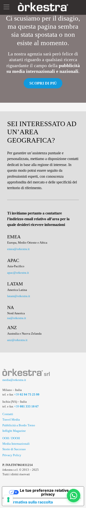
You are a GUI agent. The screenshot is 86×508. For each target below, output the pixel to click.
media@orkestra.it (14, 380)
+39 (26, 394)
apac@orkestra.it (18, 272)
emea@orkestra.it (18, 249)
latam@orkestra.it (18, 296)
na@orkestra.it (16, 318)
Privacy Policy (11, 455)
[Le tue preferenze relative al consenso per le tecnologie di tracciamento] (8, 499)
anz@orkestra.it (17, 340)
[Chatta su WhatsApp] (73, 495)
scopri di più (43, 83)
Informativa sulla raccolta (29, 502)
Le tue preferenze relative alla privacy (48, 492)
